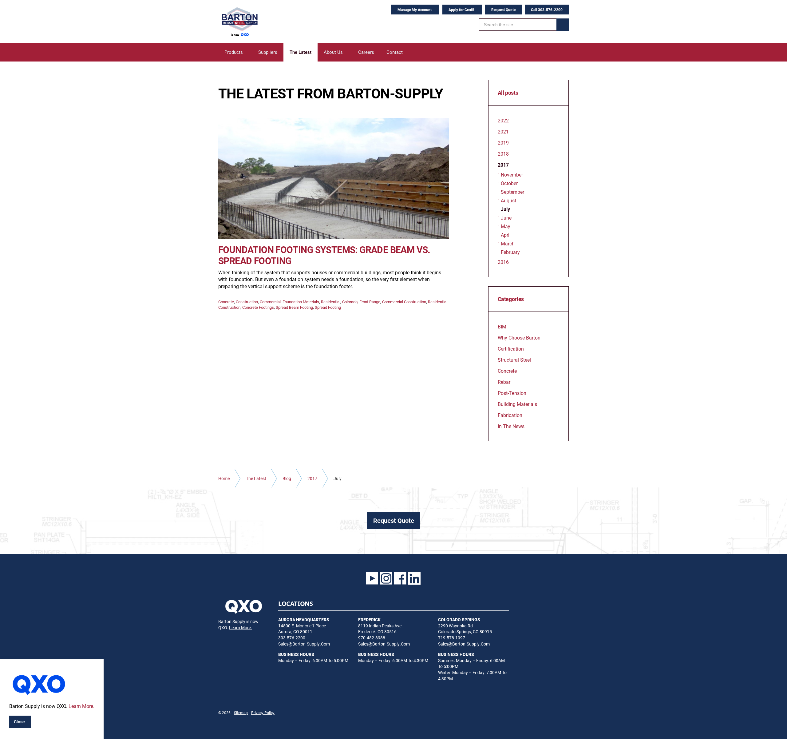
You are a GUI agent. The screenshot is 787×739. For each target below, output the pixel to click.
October (509, 183)
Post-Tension (512, 393)
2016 (503, 262)
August (508, 200)
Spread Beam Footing (294, 307)
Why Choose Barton (519, 337)
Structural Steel (514, 359)
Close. (20, 722)
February (510, 252)
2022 (503, 120)
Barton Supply (239, 21)
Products (233, 52)
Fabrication (510, 415)
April (506, 235)
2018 (503, 153)
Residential (330, 301)
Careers (366, 52)
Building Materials (517, 404)
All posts (508, 92)
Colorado (350, 301)
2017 (503, 164)
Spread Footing (328, 307)
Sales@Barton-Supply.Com (304, 644)
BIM (502, 326)
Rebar (504, 382)
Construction (247, 301)
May (505, 226)
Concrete (226, 301)
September (512, 192)
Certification (511, 348)
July (505, 209)
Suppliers (267, 52)
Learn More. (240, 627)
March (508, 243)
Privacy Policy (263, 712)
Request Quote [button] (393, 520)
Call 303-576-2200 (547, 9)
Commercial (270, 301)
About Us (333, 52)
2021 (503, 131)
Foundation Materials (301, 301)
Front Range (369, 301)
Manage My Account (414, 9)
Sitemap (241, 712)
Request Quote (503, 9)
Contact (394, 52)
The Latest (300, 52)
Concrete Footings (258, 307)
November (512, 174)
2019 (503, 142)
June (506, 217)
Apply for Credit (461, 9)
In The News (511, 426)
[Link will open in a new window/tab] (372, 578)
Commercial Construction (404, 301)
